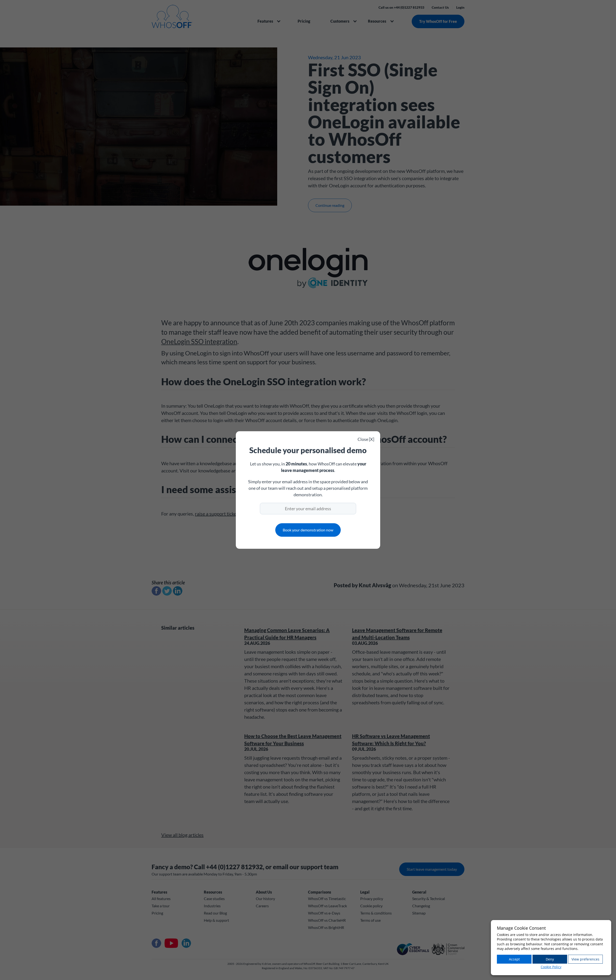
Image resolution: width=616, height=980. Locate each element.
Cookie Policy (551, 967)
